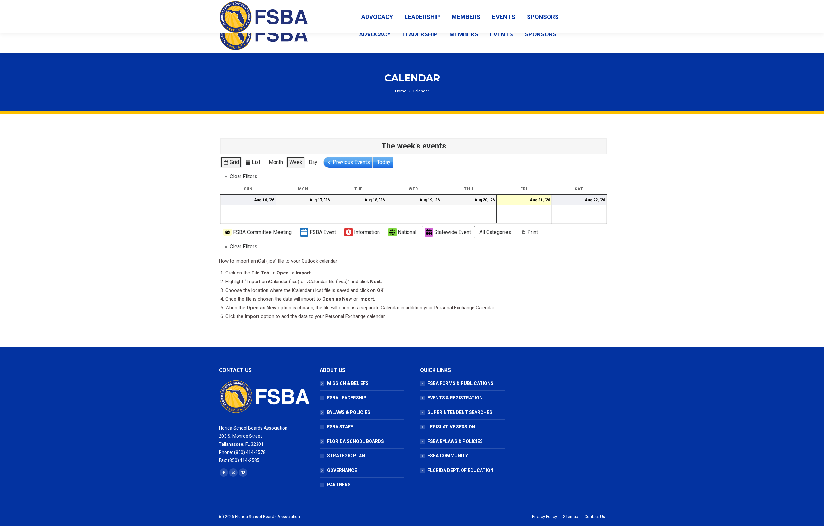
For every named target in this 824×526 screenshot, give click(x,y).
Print (529, 233)
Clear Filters (243, 176)
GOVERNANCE (342, 470)
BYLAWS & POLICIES (348, 412)
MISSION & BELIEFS (348, 383)
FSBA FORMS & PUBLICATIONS (460, 383)
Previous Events (351, 162)
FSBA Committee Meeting (262, 232)
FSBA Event (323, 232)
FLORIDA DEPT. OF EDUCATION (460, 470)
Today (383, 162)
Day (313, 162)
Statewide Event (452, 232)
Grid (231, 163)
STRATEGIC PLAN (346, 455)
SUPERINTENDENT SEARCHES (459, 412)
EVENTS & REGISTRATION (454, 397)
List (252, 163)
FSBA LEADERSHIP (347, 397)
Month (276, 162)
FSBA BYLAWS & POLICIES (455, 441)
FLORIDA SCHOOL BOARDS (355, 441)
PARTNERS (339, 484)
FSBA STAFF (340, 426)
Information (367, 232)
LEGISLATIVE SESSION (451, 426)
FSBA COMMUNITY (447, 455)
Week (295, 162)
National (407, 232)
